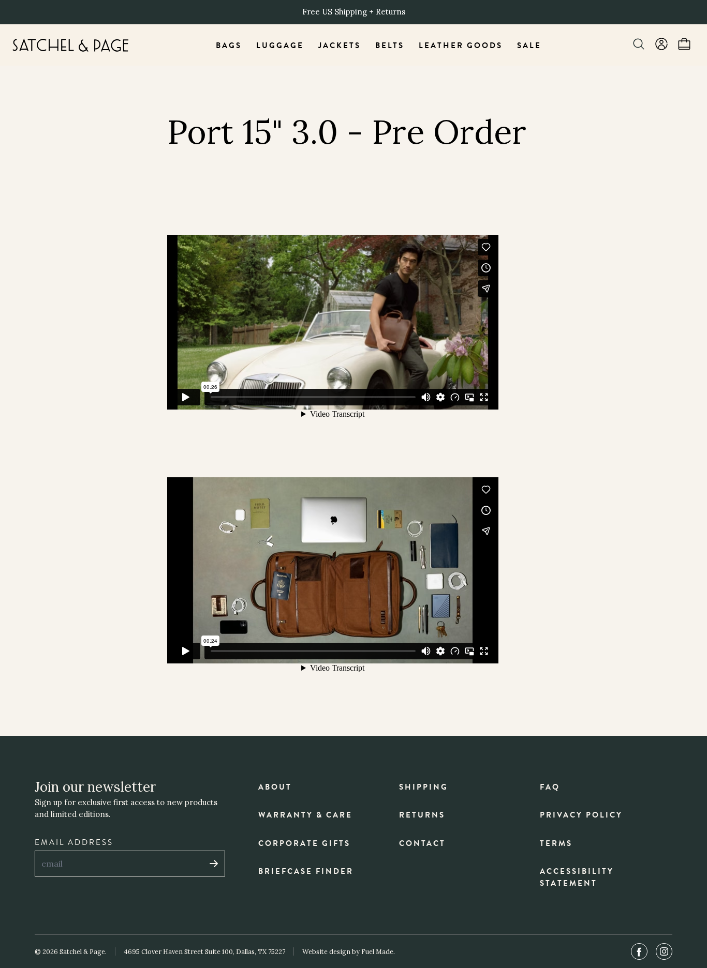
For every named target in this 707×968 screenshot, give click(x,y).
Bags (229, 45)
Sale (529, 45)
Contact (422, 843)
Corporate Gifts (304, 843)
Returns (422, 815)
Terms (556, 843)
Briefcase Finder (306, 871)
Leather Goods (461, 45)
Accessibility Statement (577, 877)
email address (74, 842)
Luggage (280, 45)
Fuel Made (377, 951)
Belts (389, 45)
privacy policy (581, 815)
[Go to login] (661, 45)
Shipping (423, 787)
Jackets (339, 45)
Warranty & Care (305, 815)
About (275, 787)
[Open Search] (638, 45)
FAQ (550, 787)
